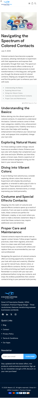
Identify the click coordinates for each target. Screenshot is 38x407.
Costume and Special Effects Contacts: (18, 96)
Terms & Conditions (10, 338)
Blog (4, 325)
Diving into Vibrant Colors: (14, 93)
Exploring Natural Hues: (13, 90)
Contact (6, 329)
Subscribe (30, 356)
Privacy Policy (8, 334)
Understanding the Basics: (14, 88)
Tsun (35, 103)
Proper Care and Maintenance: (15, 98)
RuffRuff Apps (28, 103)
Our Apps (6, 342)
